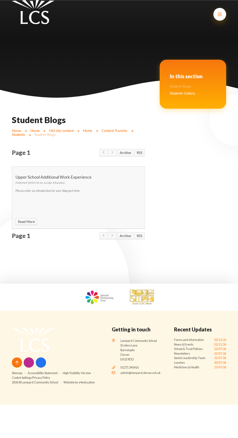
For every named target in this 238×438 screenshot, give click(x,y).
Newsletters (200, 353)
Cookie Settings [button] (22, 377)
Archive (125, 153)
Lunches (200, 362)
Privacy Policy (41, 377)
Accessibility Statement (43, 373)
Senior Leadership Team (200, 358)
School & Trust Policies (200, 349)
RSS (139, 153)
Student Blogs (45, 135)
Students (18, 135)
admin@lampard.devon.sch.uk (140, 373)
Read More (26, 222)
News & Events (200, 344)
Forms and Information (200, 340)
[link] (103, 152)
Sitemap (17, 373)
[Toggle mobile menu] (219, 14)
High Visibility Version (77, 373)
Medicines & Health (200, 367)
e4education (87, 382)
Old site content (61, 131)
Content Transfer (115, 131)
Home (16, 131)
